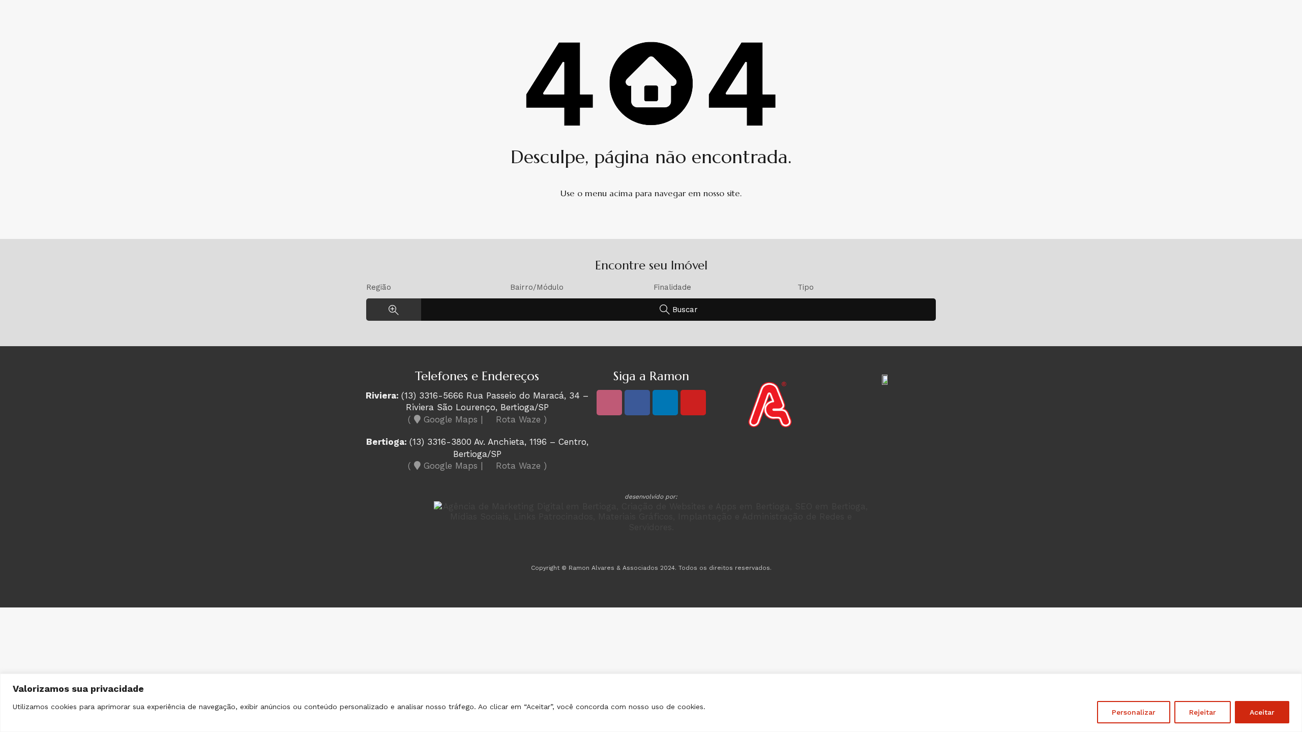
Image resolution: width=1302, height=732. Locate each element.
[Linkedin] (665, 402)
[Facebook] (637, 402)
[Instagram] (609, 402)
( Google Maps (443, 419)
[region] (651, 703)
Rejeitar (1202, 712)
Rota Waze (518, 419)
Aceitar (1262, 712)
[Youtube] (693, 402)
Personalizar (1134, 712)
